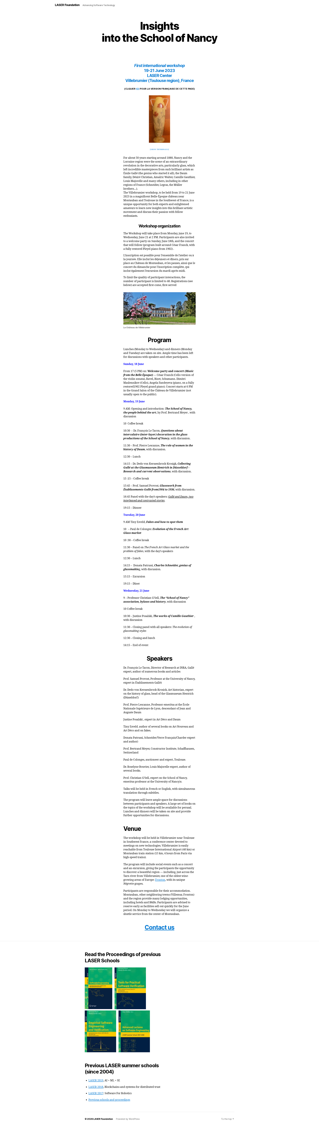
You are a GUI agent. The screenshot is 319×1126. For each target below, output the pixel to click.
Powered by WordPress (128, 1119)
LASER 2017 (95, 1093)
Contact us (159, 927)
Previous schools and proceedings (109, 1100)
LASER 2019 (95, 1080)
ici (137, 88)
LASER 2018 (95, 1087)
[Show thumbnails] (159, 149)
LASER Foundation (67, 4)
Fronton (160, 880)
